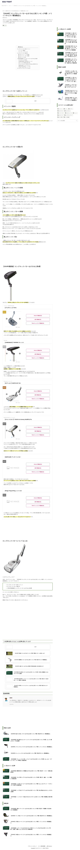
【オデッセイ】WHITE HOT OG (24, 62)
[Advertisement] (28, 35)
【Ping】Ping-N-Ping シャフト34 (24, 66)
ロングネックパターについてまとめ (23, 68)
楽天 (35, 319)
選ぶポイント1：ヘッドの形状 (23, 54)
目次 (19, 46)
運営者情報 (11, 704)
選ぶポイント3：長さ (22, 57)
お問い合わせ (49, 846)
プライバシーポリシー (32, 846)
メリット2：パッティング (23, 51)
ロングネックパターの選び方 (22, 53)
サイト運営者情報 (41, 846)
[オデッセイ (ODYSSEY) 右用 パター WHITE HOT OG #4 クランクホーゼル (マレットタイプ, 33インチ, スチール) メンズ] (14, 559)
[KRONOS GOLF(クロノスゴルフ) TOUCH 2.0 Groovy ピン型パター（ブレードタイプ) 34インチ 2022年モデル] (18, 165)
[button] (13, 325)
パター (5, 25)
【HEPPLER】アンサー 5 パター (24, 65)
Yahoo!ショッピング (35, 323)
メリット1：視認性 (21, 50)
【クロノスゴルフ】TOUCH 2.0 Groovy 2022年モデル (28, 64)
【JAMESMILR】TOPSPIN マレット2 (25, 61)
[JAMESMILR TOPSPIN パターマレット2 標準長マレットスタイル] (10, 285)
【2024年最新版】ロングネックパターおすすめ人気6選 (27, 58)
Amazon (19, 327)
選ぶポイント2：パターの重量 (23, 55)
